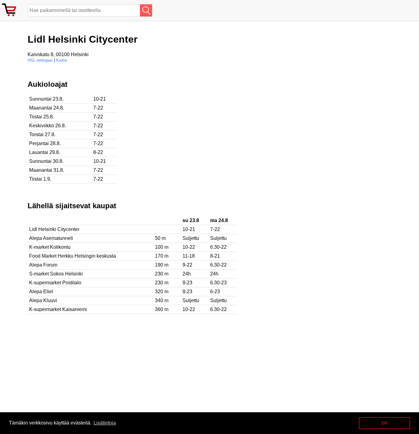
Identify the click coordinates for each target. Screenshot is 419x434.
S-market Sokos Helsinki (56, 273)
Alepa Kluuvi (43, 300)
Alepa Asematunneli (51, 238)
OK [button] (384, 423)
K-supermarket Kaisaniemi (58, 309)
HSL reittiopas (40, 60)
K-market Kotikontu (50, 247)
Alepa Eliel (41, 291)
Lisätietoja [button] (105, 422)
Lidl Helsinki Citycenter (54, 229)
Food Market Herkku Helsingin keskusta (72, 256)
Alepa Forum (43, 264)
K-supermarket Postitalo (55, 282)
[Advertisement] (199, 123)
